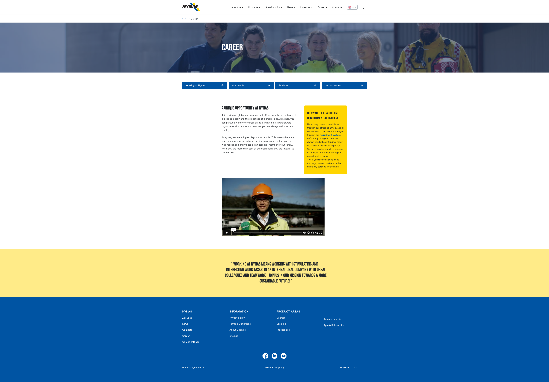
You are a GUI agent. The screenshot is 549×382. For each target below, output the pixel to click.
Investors (305, 7)
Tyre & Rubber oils (334, 325)
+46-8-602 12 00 (349, 367)
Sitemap (233, 335)
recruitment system (330, 135)
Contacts (337, 7)
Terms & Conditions (240, 323)
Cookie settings (190, 341)
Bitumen (281, 317)
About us (236, 7)
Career (321, 7)
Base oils (281, 323)
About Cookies (237, 329)
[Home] (191, 7)
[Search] (362, 7)
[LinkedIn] (274, 356)
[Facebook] (265, 356)
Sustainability (272, 7)
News (290, 7)
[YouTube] (284, 356)
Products (253, 7)
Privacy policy (237, 317)
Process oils (283, 329)
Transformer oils (332, 319)
